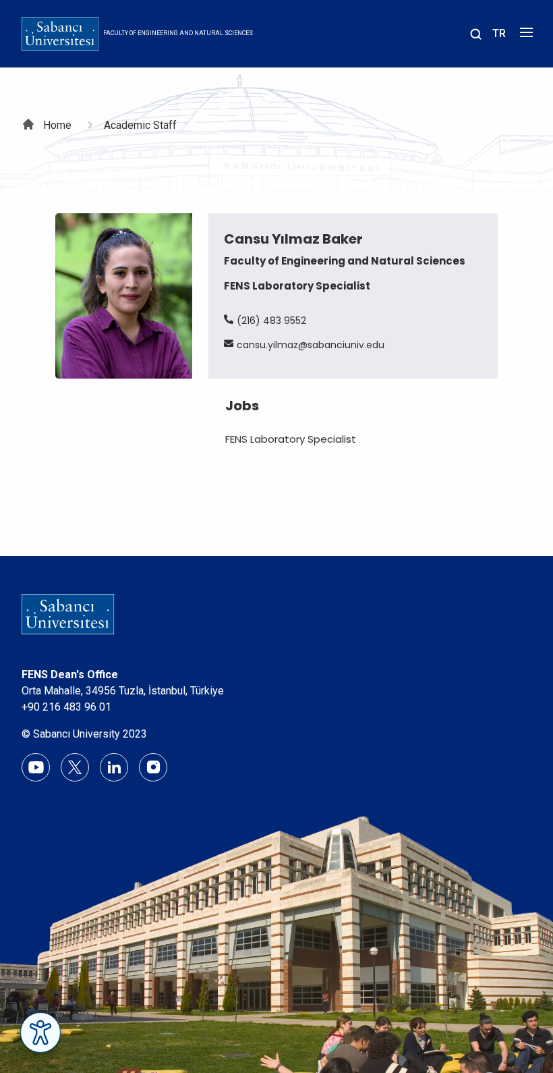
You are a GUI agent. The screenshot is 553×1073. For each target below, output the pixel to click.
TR (499, 33)
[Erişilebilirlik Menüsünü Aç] (40, 1032)
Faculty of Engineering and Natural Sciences (178, 33)
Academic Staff (140, 125)
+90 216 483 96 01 (66, 706)
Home (57, 125)
